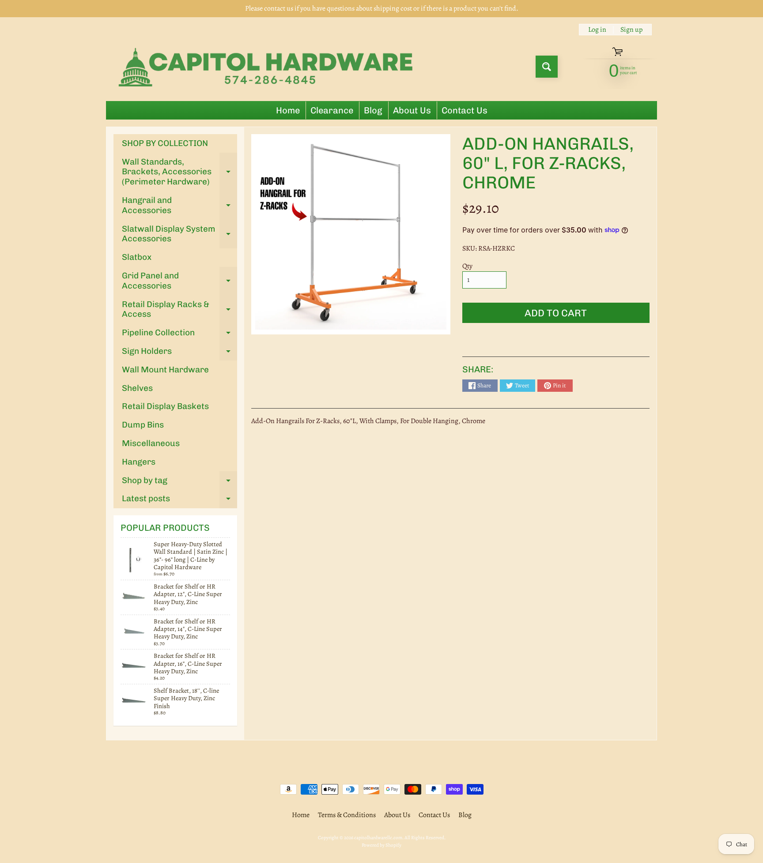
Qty (467, 266)
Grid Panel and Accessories (179, 281)
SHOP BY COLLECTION (165, 143)
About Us (412, 110)
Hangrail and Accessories (179, 205)
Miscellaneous (151, 443)
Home (288, 110)
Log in (597, 29)
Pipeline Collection (179, 334)
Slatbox (136, 257)
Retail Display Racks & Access (179, 309)
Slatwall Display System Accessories (179, 234)
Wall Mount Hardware (165, 369)
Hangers (138, 462)
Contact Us (464, 110)
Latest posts (179, 500)
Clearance (331, 110)
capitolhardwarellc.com (378, 837)
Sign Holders (179, 353)
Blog (373, 110)
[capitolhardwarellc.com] (268, 66)
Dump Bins (143, 425)
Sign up (631, 29)
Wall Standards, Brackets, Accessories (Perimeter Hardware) (179, 172)
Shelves (137, 388)
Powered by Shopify (381, 845)
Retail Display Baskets (165, 406)
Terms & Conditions (347, 815)
